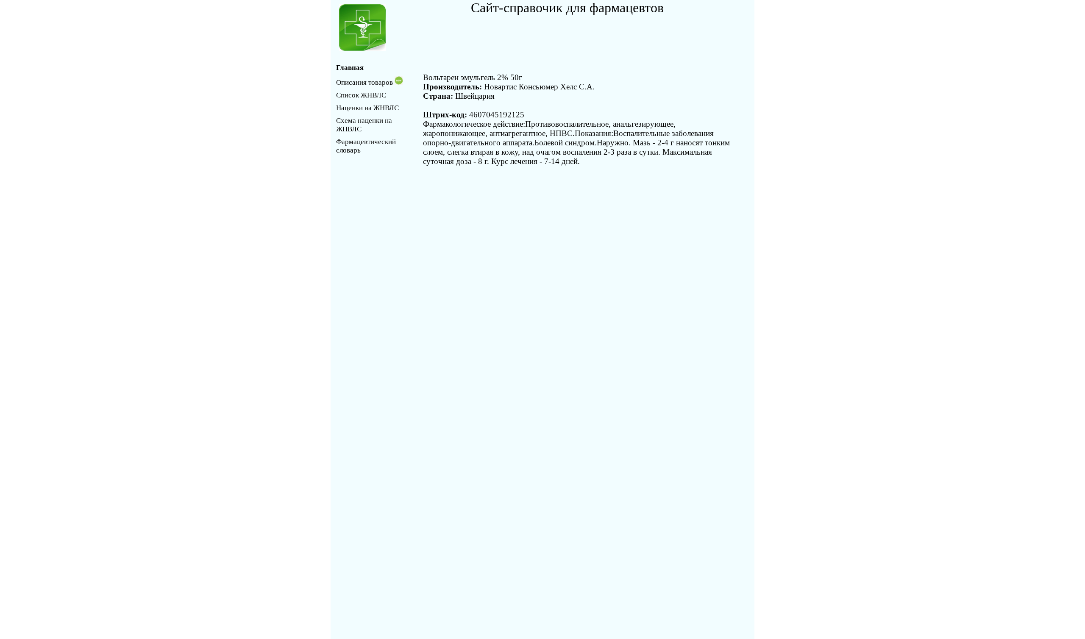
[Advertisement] (570, 34)
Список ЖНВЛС (361, 95)
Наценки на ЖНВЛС (367, 108)
